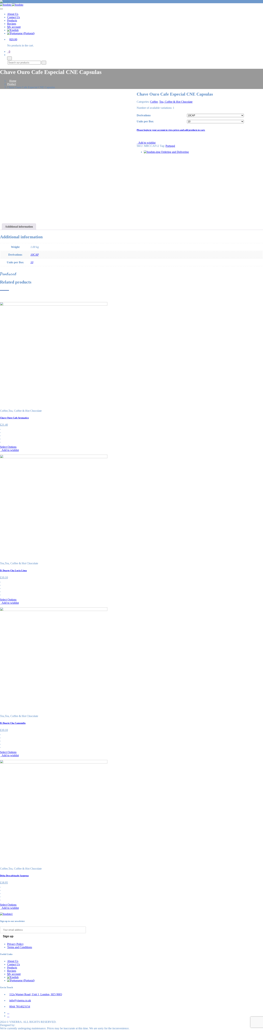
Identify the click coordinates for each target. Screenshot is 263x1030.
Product (11, 84)
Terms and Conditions (19, 947)
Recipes (11, 23)
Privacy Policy (15, 944)
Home (12, 80)
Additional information (19, 226)
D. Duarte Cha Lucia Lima (13, 570)
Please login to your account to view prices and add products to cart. (171, 130)
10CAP (34, 254)
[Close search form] (9, 58)
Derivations (144, 115)
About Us (12, 14)
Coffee (154, 101)
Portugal (170, 145)
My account (14, 26)
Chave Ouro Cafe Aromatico (14, 417)
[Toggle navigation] (1, 8)
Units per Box (145, 121)
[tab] (19, 226)
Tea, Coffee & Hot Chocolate (176, 101)
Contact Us (13, 17)
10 (31, 262)
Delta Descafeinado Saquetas (14, 875)
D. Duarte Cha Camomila (13, 723)
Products (12, 20)
